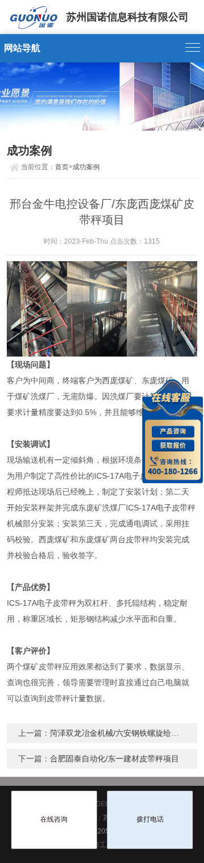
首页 (62, 167)
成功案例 (86, 167)
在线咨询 (53, 819)
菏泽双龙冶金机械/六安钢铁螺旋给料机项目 (126, 733)
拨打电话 (150, 819)
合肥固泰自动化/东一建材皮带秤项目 (114, 758)
